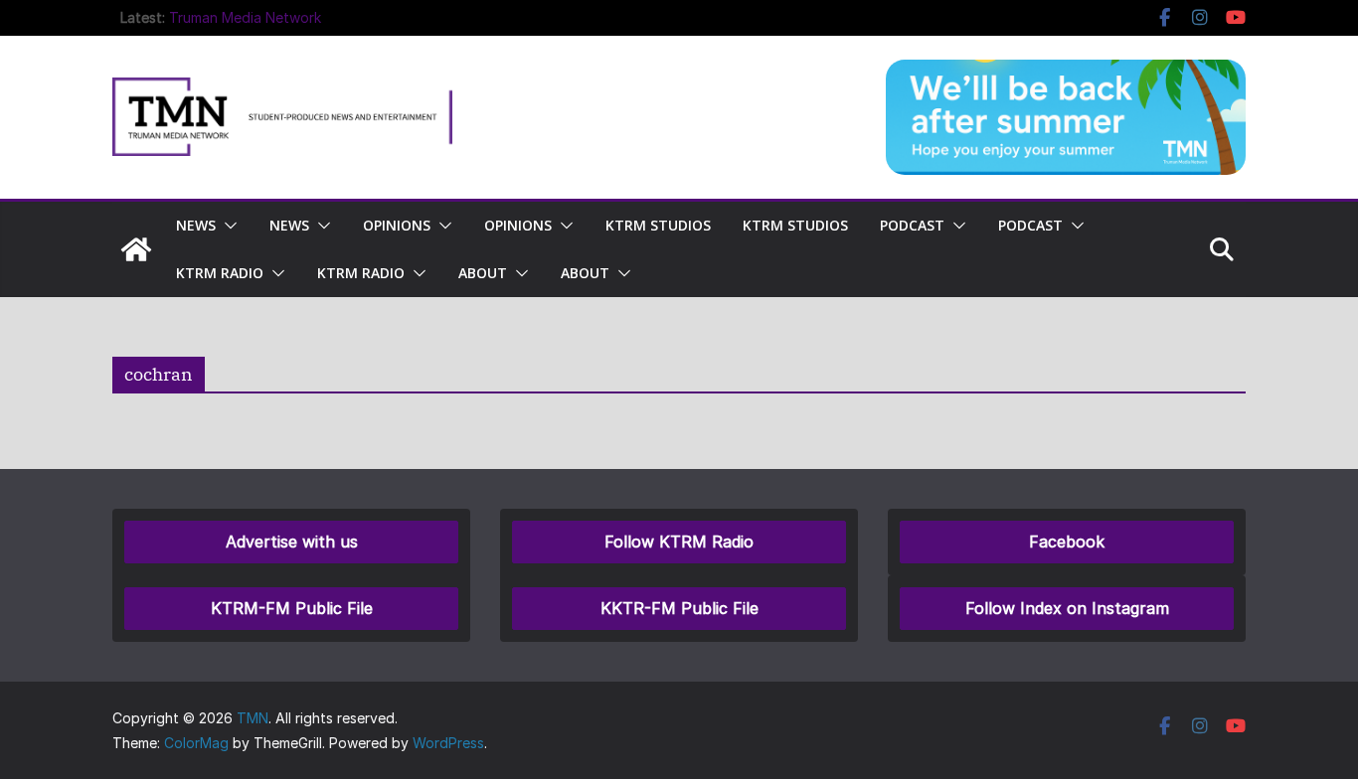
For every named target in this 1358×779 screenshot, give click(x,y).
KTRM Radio (219, 272)
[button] (227, 225)
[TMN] (136, 249)
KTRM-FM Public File (292, 608)
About (482, 272)
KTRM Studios (658, 225)
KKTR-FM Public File (679, 608)
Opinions (396, 225)
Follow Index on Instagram (1067, 608)
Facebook (1066, 541)
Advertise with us (292, 541)
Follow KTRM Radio (679, 541)
